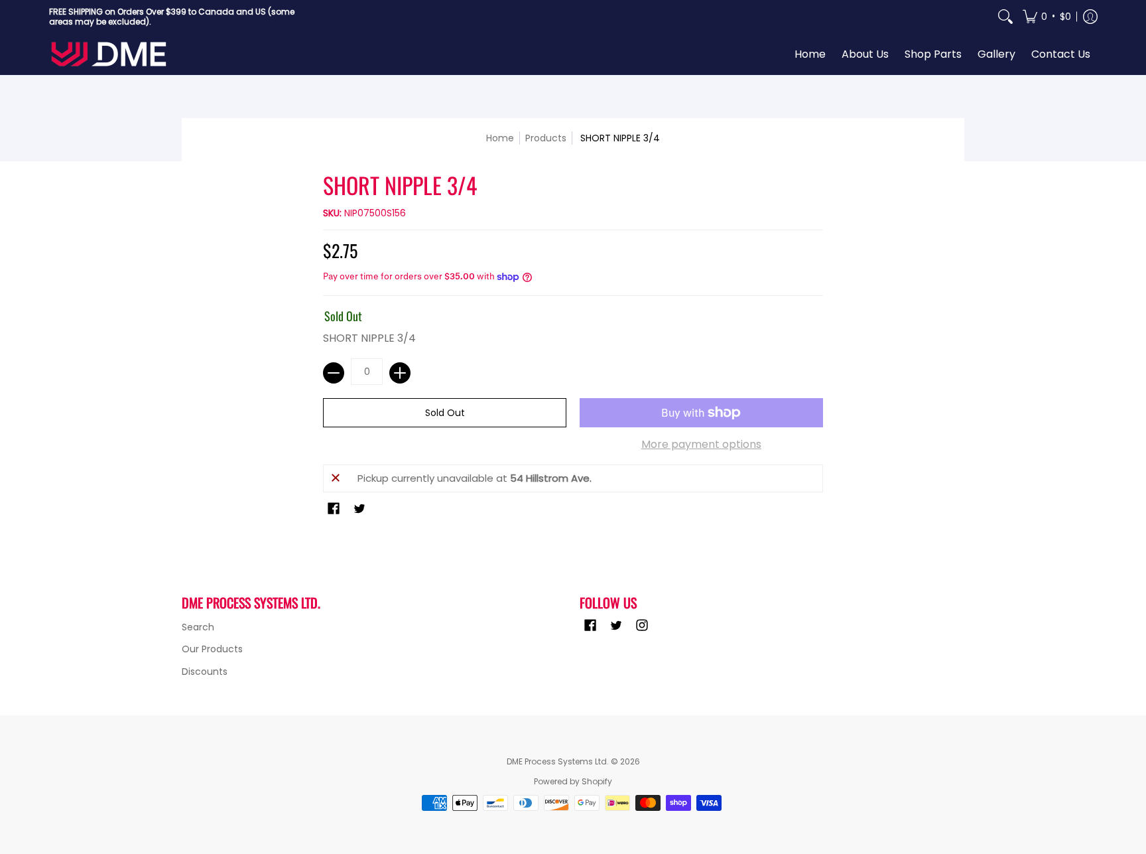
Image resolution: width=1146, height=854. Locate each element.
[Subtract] (333, 373)
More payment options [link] (701, 444)
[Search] (1005, 16)
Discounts (204, 671)
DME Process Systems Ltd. (558, 761)
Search (198, 627)
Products (545, 138)
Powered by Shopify (573, 781)
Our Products (212, 649)
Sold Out (445, 412)
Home (500, 138)
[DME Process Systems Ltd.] (108, 54)
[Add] (400, 373)
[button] (1047, 16)
